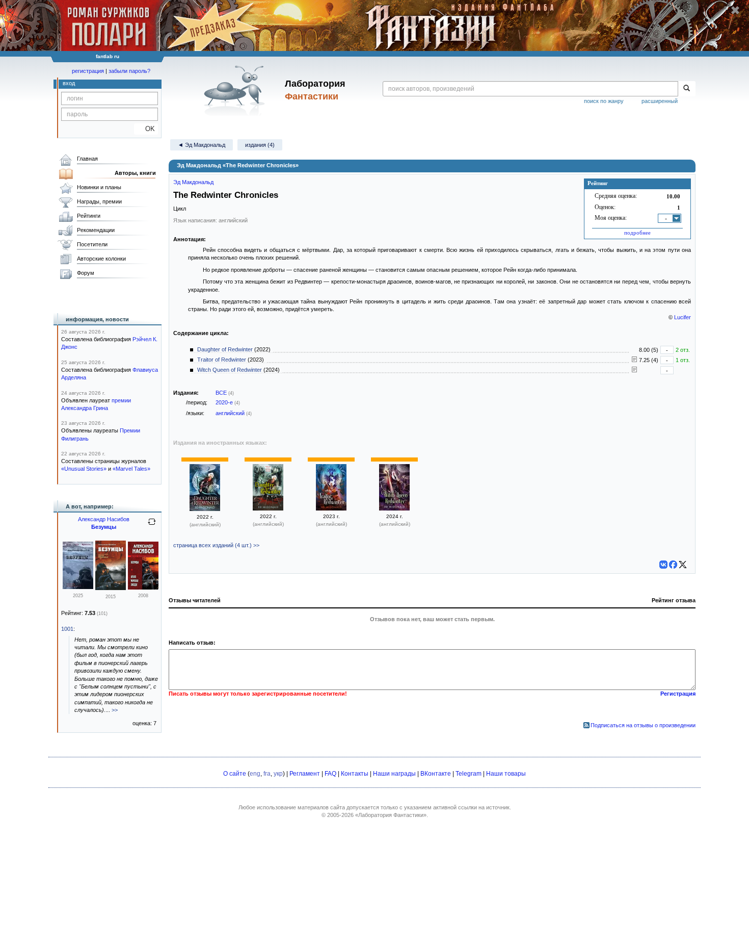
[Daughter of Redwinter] (205, 509)
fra (267, 773)
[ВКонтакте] (663, 564)
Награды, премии (99, 201)
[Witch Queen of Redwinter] (394, 508)
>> (115, 710)
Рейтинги (88, 216)
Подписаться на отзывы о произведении (643, 725)
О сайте (234, 773)
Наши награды (394, 773)
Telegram (468, 773)
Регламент (304, 773)
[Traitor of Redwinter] (331, 508)
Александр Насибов (103, 519)
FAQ (330, 773)
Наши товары (506, 773)
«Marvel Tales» (131, 469)
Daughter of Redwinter (225, 349)
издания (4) (260, 145)
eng (255, 773)
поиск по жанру (604, 101)
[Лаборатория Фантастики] (236, 90)
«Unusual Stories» (83, 469)
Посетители (92, 244)
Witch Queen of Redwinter (229, 370)
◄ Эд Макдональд (201, 145)
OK (146, 129)
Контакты (354, 773)
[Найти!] (687, 88)
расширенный (659, 101)
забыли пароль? (129, 71)
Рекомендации (96, 230)
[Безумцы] (78, 587)
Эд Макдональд (193, 182)
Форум (85, 273)
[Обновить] (152, 526)
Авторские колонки (101, 259)
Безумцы (103, 527)
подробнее (637, 232)
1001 (67, 629)
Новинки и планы (99, 187)
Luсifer (682, 317)
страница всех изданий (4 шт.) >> (216, 545)
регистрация (88, 71)
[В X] (683, 564)
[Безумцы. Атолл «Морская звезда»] (143, 587)
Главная (87, 159)
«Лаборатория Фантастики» (390, 815)
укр (278, 773)
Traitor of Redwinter (221, 359)
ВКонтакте (435, 773)
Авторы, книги (135, 173)
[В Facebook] (673, 564)
